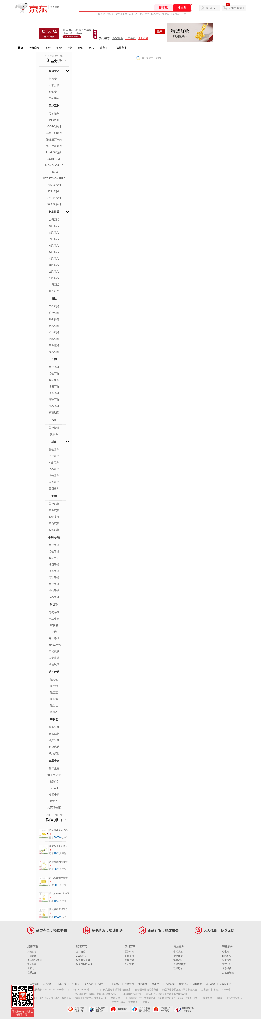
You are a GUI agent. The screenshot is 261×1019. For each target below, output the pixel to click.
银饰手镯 (54, 590)
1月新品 (54, 278)
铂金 (59, 47)
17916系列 (54, 191)
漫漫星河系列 (54, 139)
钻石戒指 (54, 523)
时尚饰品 (155, 14)
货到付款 (129, 951)
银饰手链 (54, 571)
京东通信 (226, 968)
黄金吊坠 (133, 14)
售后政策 (178, 951)
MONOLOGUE (54, 165)
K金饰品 (175, 14)
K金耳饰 (54, 380)
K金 (69, 47)
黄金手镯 (54, 584)
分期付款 (129, 960)
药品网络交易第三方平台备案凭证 (179, 989)
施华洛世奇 (121, 14)
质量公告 (183, 984)
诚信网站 (120, 1009)
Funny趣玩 (54, 644)
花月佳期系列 (54, 132)
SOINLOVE (54, 158)
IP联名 (54, 625)
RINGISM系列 (54, 152)
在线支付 (129, 955)
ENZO (54, 171)
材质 (54, 441)
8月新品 (54, 232)
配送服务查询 (83, 960)
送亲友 (54, 711)
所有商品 (34, 47)
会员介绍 (31, 955)
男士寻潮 (54, 638)
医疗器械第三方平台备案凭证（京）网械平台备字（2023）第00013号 (161, 998)
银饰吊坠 (54, 475)
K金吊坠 (54, 462)
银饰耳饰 (54, 393)
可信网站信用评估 (77, 1009)
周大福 (101, 14)
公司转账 (129, 964)
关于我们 (34, 984)
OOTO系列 (54, 126)
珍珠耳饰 (54, 399)
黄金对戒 (54, 727)
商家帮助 (88, 984)
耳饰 (54, 359)
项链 (54, 298)
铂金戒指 (54, 510)
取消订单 (178, 968)
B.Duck (54, 787)
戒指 (54, 495)
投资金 (165, 14)
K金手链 (54, 558)
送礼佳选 (54, 671)
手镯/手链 (54, 537)
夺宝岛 (225, 951)
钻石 (91, 47)
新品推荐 (54, 211)
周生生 (110, 14)
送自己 (54, 705)
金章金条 (54, 760)
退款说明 (178, 960)
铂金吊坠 (54, 456)
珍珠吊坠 (54, 482)
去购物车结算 (235, 7)
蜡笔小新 (54, 794)
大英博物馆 (54, 807)
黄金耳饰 (54, 367)
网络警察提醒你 (98, 1009)
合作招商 (75, 984)
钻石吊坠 (54, 469)
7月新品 (54, 239)
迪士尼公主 (54, 774)
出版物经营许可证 (132, 993)
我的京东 (210, 7)
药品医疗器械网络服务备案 (117, 989)
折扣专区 (54, 78)
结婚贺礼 (54, 753)
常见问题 (31, 964)
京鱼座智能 (228, 972)
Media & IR (225, 984)
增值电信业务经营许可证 (230, 998)
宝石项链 (54, 351)
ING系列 (54, 119)
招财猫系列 (54, 184)
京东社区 (156, 984)
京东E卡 (226, 964)
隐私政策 (197, 984)
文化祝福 (54, 651)
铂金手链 (54, 551)
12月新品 (54, 284)
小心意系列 (54, 197)
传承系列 (54, 113)
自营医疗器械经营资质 (146, 989)
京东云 (146, 1002)
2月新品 (54, 271)
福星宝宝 (121, 47)
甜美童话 (54, 657)
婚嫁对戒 (54, 740)
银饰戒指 (54, 529)
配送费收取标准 (84, 964)
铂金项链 (54, 312)
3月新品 (54, 265)
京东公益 (210, 984)
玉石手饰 (54, 596)
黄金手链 (54, 545)
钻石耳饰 (54, 386)
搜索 (159, 31)
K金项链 (54, 319)
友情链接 (129, 984)
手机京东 (115, 984)
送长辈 (54, 698)
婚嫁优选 (54, 746)
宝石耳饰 (54, 406)
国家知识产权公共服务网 (184, 1009)
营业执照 (207, 998)
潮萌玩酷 (54, 664)
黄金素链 (54, 345)
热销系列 (54, 612)
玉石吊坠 (54, 488)
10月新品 (54, 219)
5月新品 (54, 252)
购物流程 (31, 951)
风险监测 (170, 984)
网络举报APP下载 (163, 1009)
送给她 (54, 685)
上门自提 (80, 951)
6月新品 (54, 245)
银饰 (183, 14)
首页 (20, 47)
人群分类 (54, 85)
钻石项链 (54, 325)
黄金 (48, 47)
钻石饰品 (144, 14)
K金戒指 (54, 516)
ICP (96, 989)
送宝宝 (54, 692)
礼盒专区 (54, 91)
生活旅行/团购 (34, 960)
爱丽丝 (54, 800)
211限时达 (81, 955)
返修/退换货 (179, 964)
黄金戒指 (54, 503)
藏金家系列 (54, 204)
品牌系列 (54, 105)
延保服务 (226, 960)
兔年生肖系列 (54, 145)
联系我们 (48, 984)
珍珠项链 (54, 338)
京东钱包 (133, 1002)
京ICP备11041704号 (78, 989)
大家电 (30, 968)
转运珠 (54, 604)
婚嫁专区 (54, 70)
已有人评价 (58, 837)
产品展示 (54, 98)
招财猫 (54, 781)
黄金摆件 (54, 427)
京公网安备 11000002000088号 (47, 989)
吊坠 (54, 419)
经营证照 (115, 998)
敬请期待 (54, 412)
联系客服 (31, 972)
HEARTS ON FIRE (54, 178)
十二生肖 (54, 618)
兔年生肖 (54, 768)
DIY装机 (226, 955)
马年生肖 (130, 38)
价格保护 (178, 955)
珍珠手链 (54, 577)
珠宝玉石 (105, 47)
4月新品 (54, 258)
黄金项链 (54, 306)
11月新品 (54, 291)
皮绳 (54, 631)
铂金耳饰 (54, 373)
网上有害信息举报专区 (141, 1009)
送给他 (54, 679)
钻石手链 (54, 564)
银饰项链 (54, 332)
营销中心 (102, 984)
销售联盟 (143, 984)
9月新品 (54, 226)
